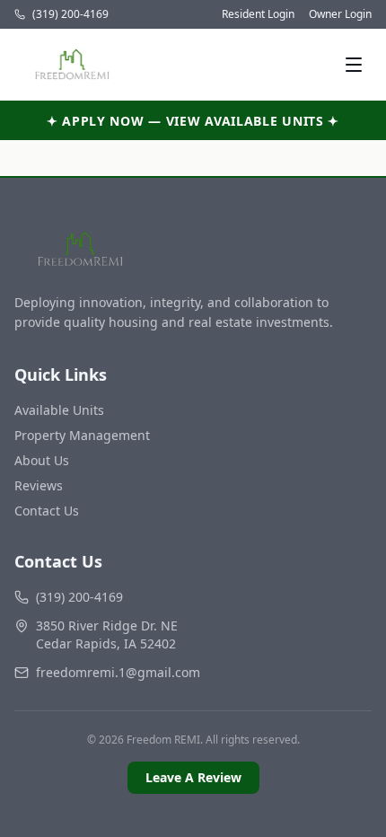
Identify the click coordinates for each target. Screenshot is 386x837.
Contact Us (46, 510)
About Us (41, 460)
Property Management (82, 435)
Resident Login (258, 14)
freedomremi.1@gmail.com (118, 672)
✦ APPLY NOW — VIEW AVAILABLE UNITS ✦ (193, 120)
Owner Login (340, 14)
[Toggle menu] (354, 65)
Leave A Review (193, 777)
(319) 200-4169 (70, 14)
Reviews (38, 485)
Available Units (59, 409)
